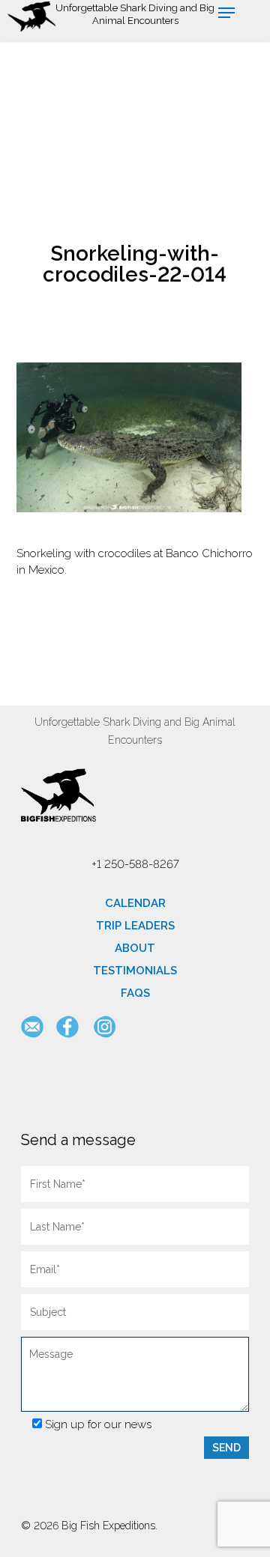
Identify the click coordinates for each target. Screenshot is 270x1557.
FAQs (135, 993)
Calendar (135, 903)
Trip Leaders (135, 925)
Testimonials (135, 970)
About (135, 948)
